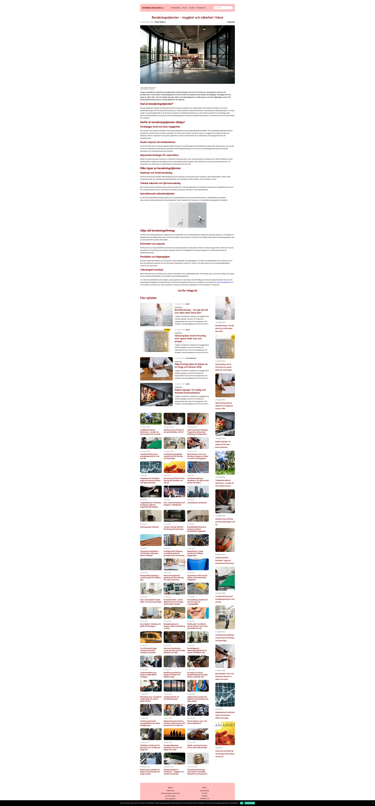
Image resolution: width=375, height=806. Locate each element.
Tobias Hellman (160, 22)
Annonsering (175, 8)
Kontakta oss (201, 8)
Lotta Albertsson (191, 358)
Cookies (192, 8)
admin (188, 304)
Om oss (184, 8)
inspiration (231, 22)
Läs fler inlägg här (187, 290)
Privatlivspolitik (250, 803)
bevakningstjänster (223, 282)
